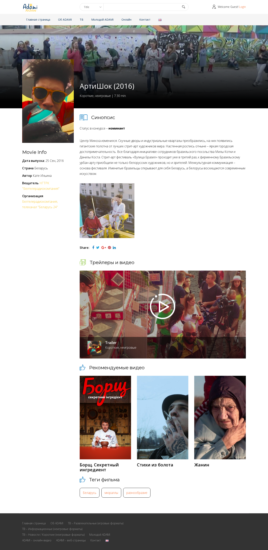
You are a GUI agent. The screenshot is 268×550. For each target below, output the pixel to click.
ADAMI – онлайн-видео (36, 540)
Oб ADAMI (65, 19)
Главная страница (38, 19)
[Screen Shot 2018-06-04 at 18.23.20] (107, 210)
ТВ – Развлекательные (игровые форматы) (95, 523)
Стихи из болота (155, 465)
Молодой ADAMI (102, 19)
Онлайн (126, 19)
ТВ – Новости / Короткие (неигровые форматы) (53, 534)
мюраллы (111, 493)
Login (242, 7)
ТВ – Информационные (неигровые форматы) (52, 529)
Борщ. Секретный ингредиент (99, 467)
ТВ (81, 19)
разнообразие (136, 493)
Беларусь (89, 493)
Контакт (144, 19)
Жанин (201, 465)
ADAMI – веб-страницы (71, 540)
